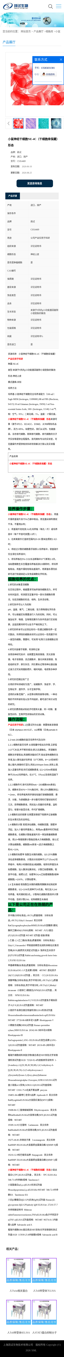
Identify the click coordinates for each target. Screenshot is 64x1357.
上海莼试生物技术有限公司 (18, 1344)
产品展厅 (39, 31)
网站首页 (26, 31)
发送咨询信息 (34, 183)
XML (34, 1350)
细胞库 (49, 31)
